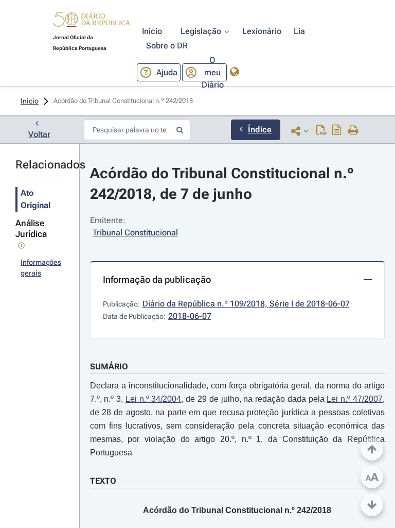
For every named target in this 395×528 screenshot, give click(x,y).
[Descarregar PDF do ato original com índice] (337, 131)
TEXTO (103, 481)
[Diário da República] (91, 21)
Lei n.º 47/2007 (355, 399)
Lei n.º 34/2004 (153, 399)
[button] (91, 21)
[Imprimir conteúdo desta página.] (353, 131)
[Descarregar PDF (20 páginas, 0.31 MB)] (321, 131)
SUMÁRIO (109, 366)
